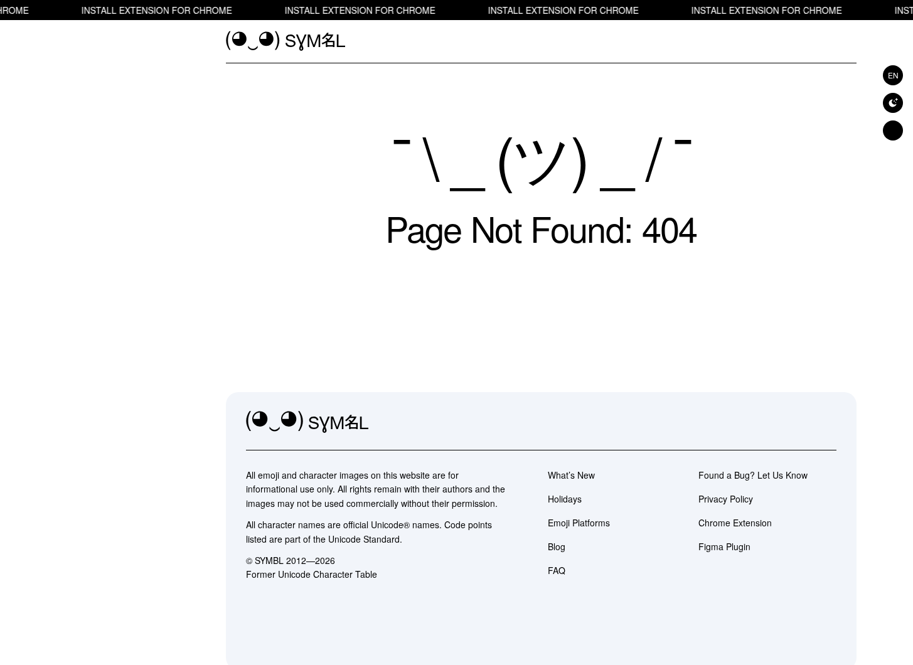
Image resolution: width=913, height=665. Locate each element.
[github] (799, 422)
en (893, 75)
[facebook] (826, 422)
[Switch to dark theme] (893, 103)
